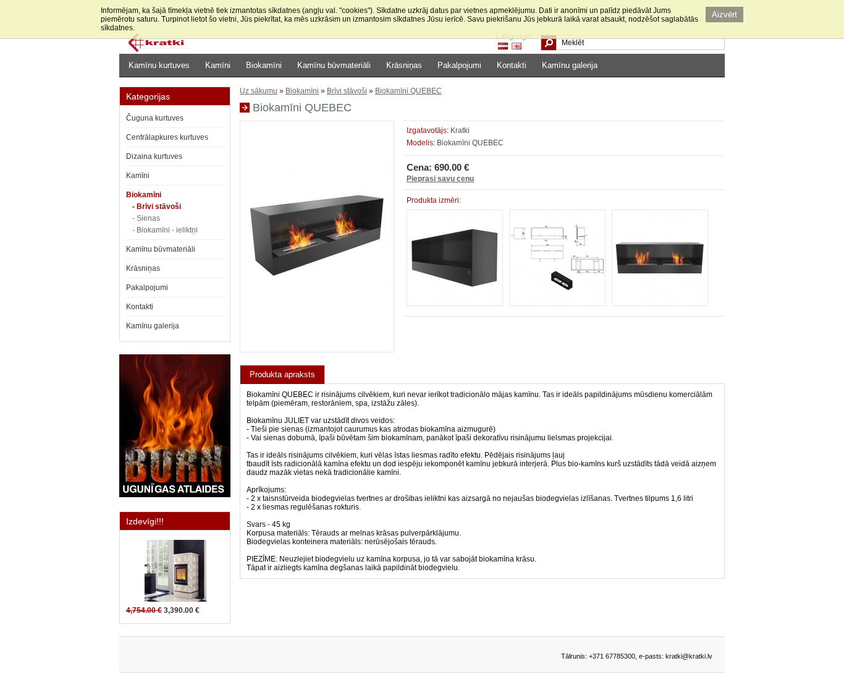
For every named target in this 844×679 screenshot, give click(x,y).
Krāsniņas (404, 65)
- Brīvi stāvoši (156, 206)
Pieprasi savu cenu (440, 178)
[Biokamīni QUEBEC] (317, 341)
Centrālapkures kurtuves (167, 137)
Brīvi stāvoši (347, 91)
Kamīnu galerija (569, 65)
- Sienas (146, 218)
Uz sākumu (258, 91)
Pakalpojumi (459, 65)
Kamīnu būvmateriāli (334, 65)
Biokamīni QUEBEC (408, 91)
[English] (516, 46)
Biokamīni (264, 65)
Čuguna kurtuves (155, 118)
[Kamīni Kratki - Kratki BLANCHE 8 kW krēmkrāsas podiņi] (175, 599)
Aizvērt (724, 14)
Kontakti (511, 65)
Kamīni (217, 65)
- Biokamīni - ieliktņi (165, 230)
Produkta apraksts (282, 374)
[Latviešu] (503, 46)
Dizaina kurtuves (154, 156)
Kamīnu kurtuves (159, 65)
